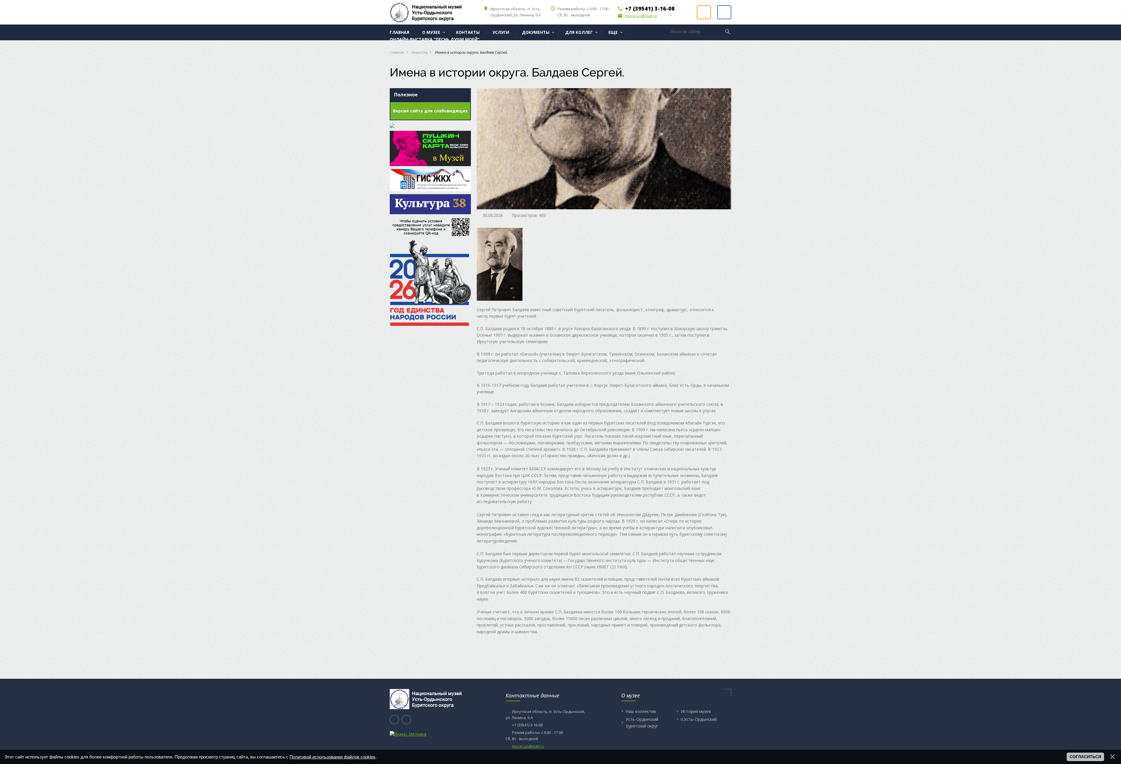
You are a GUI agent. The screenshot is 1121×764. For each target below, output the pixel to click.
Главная (397, 52)
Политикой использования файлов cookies (332, 756)
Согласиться (1085, 756)
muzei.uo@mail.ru (637, 15)
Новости (419, 52)
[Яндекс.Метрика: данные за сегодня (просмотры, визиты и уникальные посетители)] (408, 734)
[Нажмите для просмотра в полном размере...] (500, 264)
